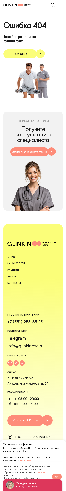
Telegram (16, 338)
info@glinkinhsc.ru (25, 346)
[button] (33, 151)
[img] (10, 363)
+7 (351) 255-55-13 (25, 322)
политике (40, 472)
